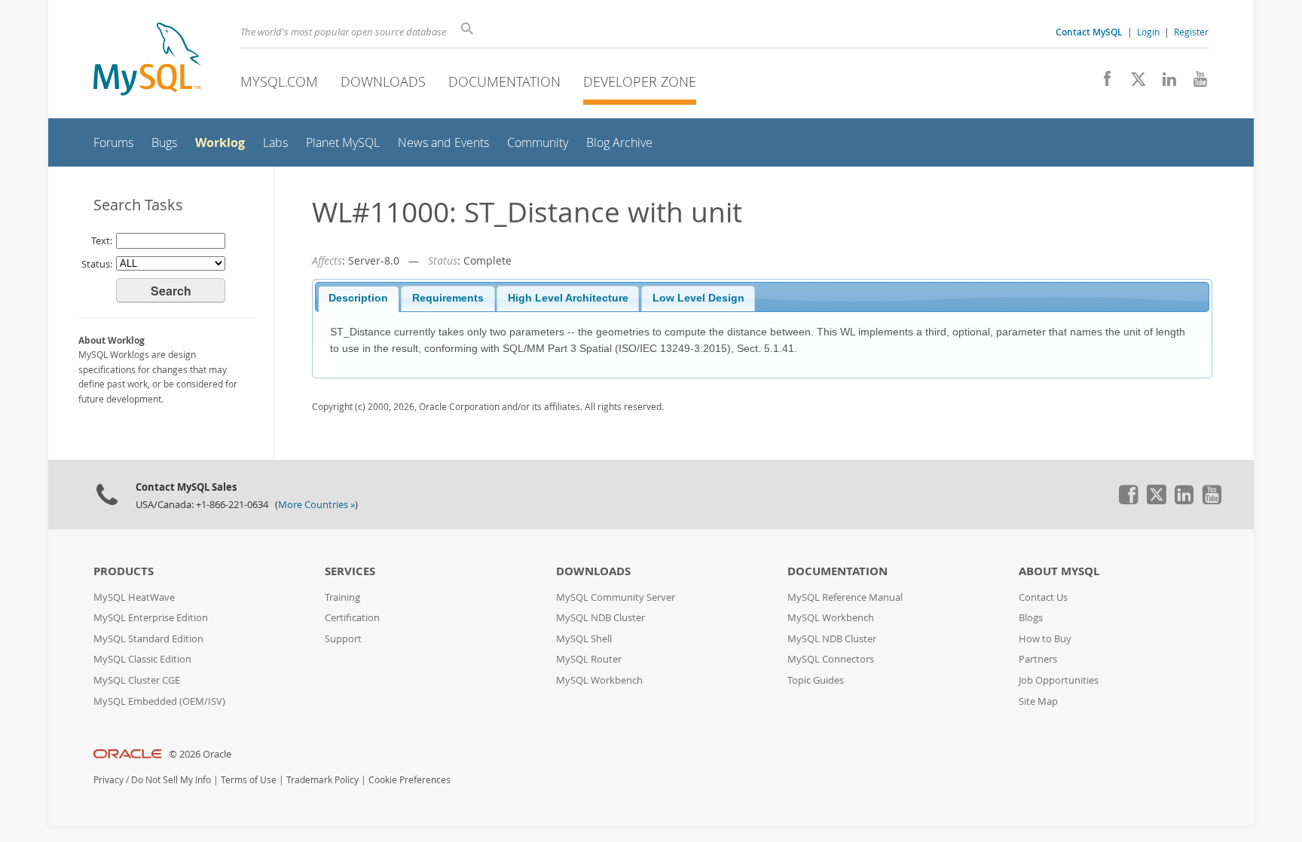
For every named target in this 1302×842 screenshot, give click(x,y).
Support (343, 638)
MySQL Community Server (615, 597)
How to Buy (1045, 638)
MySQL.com (279, 81)
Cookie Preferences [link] (409, 779)
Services (350, 571)
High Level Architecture (568, 298)
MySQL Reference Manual (845, 597)
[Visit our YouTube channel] (1195, 83)
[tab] (358, 299)
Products (123, 571)
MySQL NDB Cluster (600, 617)
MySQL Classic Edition (142, 659)
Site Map (1038, 701)
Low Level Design (698, 298)
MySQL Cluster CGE (136, 680)
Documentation (504, 81)
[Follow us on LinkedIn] (1164, 83)
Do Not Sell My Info (171, 779)
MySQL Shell (584, 638)
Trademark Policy (322, 779)
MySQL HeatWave (134, 597)
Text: (101, 240)
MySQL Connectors (830, 659)
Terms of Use (249, 779)
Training (342, 597)
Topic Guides (815, 680)
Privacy (108, 779)
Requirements (448, 298)
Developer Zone (639, 81)
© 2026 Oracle (200, 754)
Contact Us (1043, 597)
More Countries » (316, 504)
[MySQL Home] (147, 61)
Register (1191, 32)
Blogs (1031, 617)
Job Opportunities (1059, 680)
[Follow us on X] (1133, 83)
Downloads (383, 81)
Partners (1038, 659)
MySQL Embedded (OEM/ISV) (159, 701)
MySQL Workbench (599, 680)
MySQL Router (589, 659)
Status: (96, 264)
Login (1148, 32)
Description (358, 298)
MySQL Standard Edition (148, 638)
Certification (352, 617)
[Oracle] (127, 754)
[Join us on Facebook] (1102, 83)
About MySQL (1059, 571)
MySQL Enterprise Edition (150, 617)
